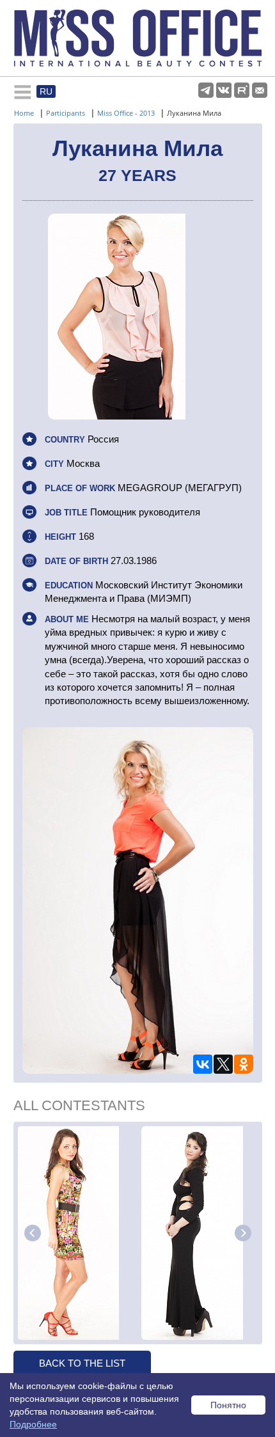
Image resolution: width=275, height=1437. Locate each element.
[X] (223, 1064)
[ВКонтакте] (202, 1064)
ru (46, 91)
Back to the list (82, 1363)
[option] (77, 1233)
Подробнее (33, 1424)
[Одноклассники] (243, 1064)
